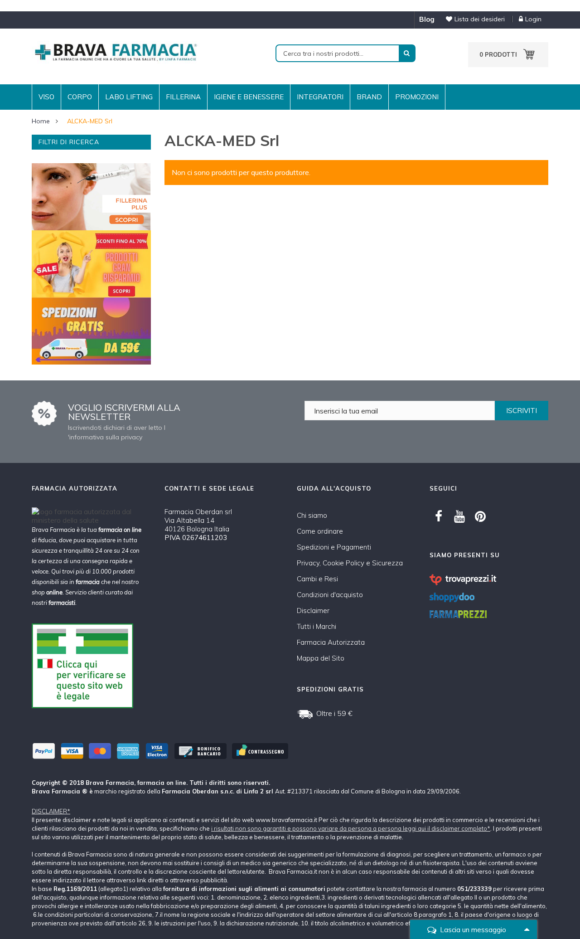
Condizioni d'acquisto (330, 594)
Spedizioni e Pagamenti (334, 547)
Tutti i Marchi (316, 626)
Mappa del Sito (320, 658)
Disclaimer (313, 610)
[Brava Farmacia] (115, 51)
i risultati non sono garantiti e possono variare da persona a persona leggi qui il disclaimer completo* (350, 828)
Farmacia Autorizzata (331, 642)
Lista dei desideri (479, 19)
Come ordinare (320, 531)
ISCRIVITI (521, 410)
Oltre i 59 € (334, 713)
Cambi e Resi (317, 578)
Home (41, 121)
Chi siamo (312, 515)
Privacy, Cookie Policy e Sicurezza (350, 563)
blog (427, 19)
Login (533, 19)
